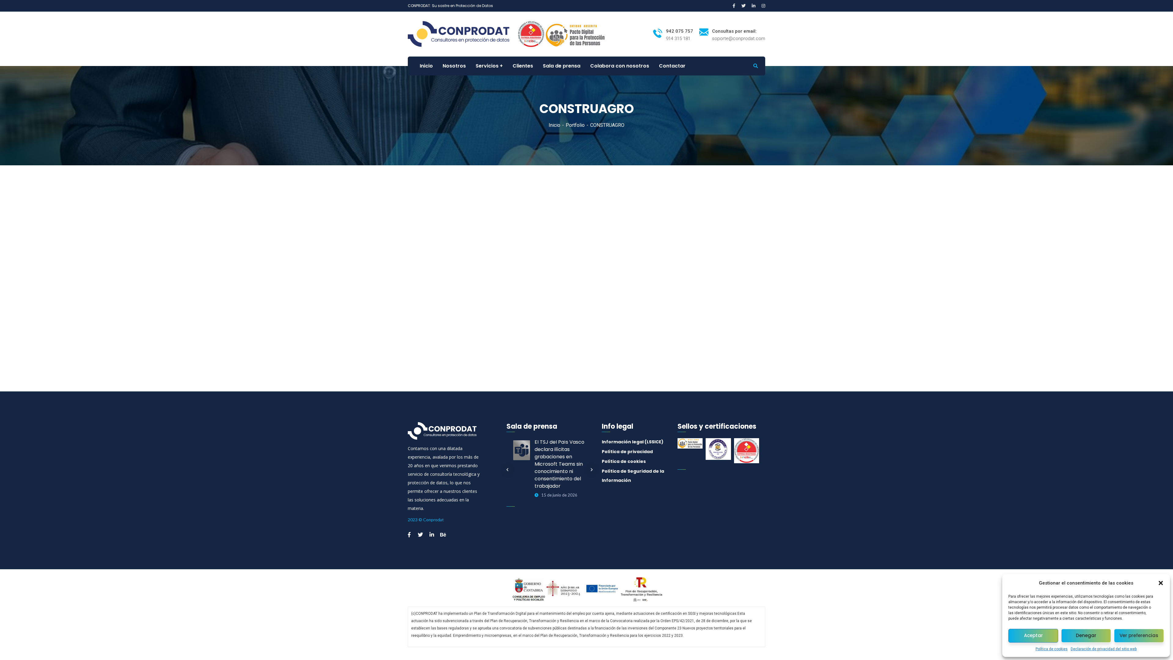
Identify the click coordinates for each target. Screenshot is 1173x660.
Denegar (1086, 635)
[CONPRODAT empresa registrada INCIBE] (531, 34)
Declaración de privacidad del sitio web (1104, 649)
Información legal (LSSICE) (632, 442)
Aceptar (1033, 635)
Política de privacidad (627, 452)
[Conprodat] (462, 34)
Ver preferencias (1139, 635)
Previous (507, 470)
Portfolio (575, 125)
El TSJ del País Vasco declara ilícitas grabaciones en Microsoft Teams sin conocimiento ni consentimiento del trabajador (559, 464)
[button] (1161, 583)
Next (592, 470)
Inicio (554, 125)
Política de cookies (1052, 649)
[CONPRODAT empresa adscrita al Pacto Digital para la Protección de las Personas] (576, 34)
